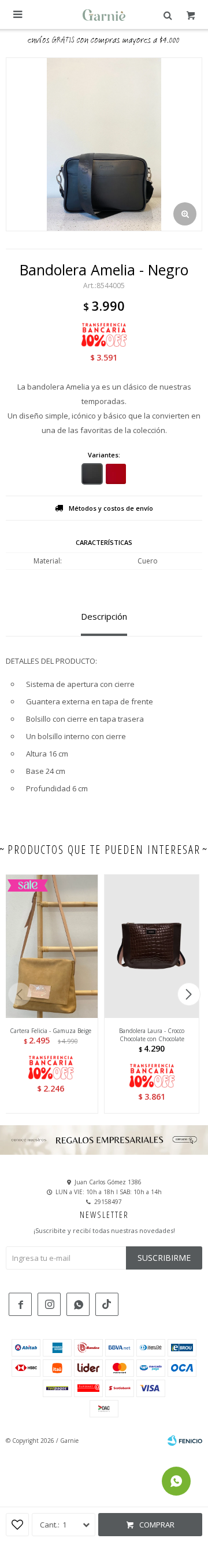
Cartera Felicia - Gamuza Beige (50, 1031)
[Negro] (92, 474)
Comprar (156, 1524)
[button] (188, 994)
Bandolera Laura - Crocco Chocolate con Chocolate (151, 1035)
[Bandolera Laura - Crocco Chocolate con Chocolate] (151, 946)
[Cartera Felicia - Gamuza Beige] (50, 946)
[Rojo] (116, 474)
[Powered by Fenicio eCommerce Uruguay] (185, 1440)
